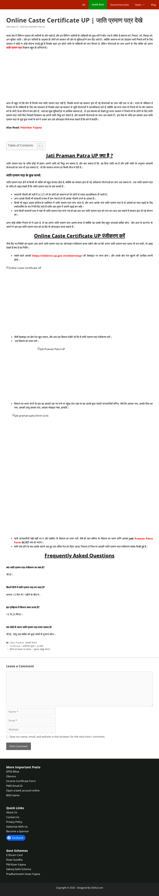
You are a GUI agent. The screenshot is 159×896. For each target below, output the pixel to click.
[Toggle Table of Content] (38, 145)
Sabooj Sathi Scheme (18, 869)
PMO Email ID (14, 785)
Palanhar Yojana (31, 127)
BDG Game (13, 795)
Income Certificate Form (21, 781)
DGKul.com (97, 887)
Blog (153, 4)
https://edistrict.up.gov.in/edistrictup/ (57, 255)
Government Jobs (119, 4)
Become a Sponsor (17, 831)
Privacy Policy (14, 822)
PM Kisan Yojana (16, 864)
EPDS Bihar (12, 771)
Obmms (11, 776)
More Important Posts (23, 767)
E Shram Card (14, 855)
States (138, 4)
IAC (84, 4)
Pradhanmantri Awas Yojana (23, 874)
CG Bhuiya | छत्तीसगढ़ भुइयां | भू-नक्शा (26, 645)
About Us (11, 812)
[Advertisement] (79, 75)
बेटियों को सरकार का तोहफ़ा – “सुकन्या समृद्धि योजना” (30, 649)
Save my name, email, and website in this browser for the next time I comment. (57, 736)
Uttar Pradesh (17, 642)
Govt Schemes (17, 850)
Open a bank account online (23, 790)
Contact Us (12, 817)
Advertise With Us (17, 826)
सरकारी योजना (98, 4)
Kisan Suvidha (14, 859)
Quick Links (15, 808)
